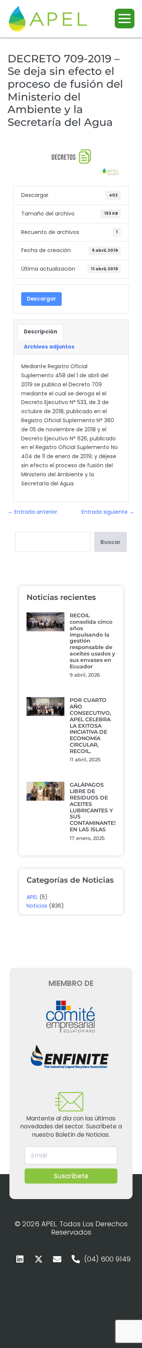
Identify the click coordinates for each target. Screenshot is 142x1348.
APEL (32, 897)
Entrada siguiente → (107, 512)
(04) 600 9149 (107, 1259)
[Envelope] (57, 1259)
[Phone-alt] (75, 1259)
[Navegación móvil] (124, 18)
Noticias (37, 906)
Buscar (110, 542)
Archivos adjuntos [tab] (49, 346)
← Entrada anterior (32, 512)
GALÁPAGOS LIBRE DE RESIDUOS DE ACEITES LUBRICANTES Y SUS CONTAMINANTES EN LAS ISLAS (93, 807)
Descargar (41, 298)
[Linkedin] (20, 1259)
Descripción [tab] (40, 331)
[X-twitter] (38, 1259)
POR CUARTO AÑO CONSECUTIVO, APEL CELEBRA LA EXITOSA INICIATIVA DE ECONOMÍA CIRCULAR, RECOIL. (90, 725)
